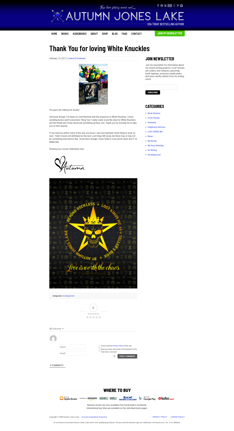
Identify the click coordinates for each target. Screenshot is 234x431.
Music (150, 136)
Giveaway (152, 122)
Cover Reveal (153, 118)
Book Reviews (154, 113)
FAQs (124, 33)
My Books (152, 141)
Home (54, 33)
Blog (115, 33)
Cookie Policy (178, 417)
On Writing (152, 150)
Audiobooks (80, 33)
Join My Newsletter (169, 33)
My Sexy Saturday (156, 145)
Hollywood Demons (156, 127)
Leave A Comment (76, 58)
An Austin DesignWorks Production (94, 417)
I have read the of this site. (116, 346)
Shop (105, 33)
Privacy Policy (118, 346)
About (94, 33)
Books (65, 33)
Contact (136, 33)
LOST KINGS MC (155, 131)
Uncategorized (68, 296)
